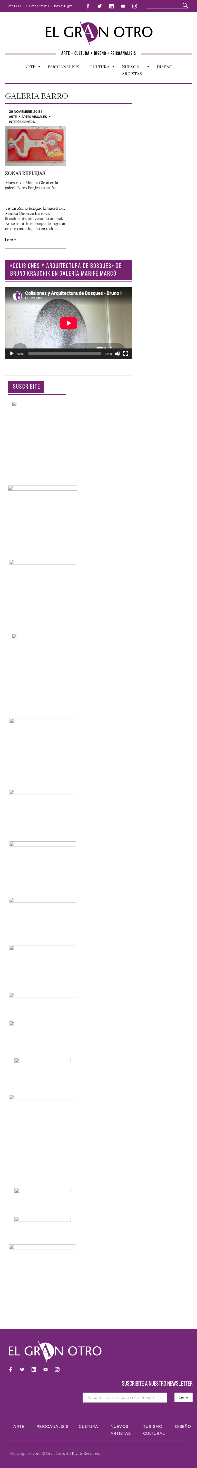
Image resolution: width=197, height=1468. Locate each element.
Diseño (165, 67)
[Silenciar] (117, 353)
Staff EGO (14, 6)
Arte (27, 68)
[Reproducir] (11, 353)
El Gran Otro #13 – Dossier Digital (49, 6)
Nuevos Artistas (129, 70)
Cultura (97, 68)
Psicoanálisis (63, 67)
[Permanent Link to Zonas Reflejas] (35, 146)
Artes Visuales (34, 117)
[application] (68, 323)
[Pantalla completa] (125, 353)
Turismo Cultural (154, 1430)
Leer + (10, 240)
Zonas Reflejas (25, 173)
